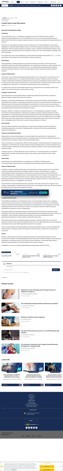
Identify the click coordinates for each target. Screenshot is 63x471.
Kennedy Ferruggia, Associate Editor (29, 293)
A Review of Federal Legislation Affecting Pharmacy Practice (10, 256)
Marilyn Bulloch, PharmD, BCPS (28, 348)
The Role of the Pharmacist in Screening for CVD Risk (51, 256)
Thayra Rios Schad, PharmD (28, 305)
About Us (31, 394)
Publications (4, 277)
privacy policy (26, 272)
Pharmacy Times (5, 19)
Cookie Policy (13, 469)
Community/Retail (17, 5)
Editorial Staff (31, 400)
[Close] (61, 466)
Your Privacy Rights (47, 463)
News (33, 436)
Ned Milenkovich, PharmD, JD (28, 334)
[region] (31, 466)
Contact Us (31, 399)
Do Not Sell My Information (31, 405)
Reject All (47, 466)
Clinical (3, 5)
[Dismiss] (47, 191)
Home (23, 436)
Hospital (22, 5)
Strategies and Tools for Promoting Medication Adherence (29, 256)
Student (39, 5)
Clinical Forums (31, 396)
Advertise (31, 397)
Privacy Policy (31, 402)
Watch (26, 2)
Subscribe (55, 269)
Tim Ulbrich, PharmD (26, 319)
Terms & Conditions (31, 403)
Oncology (26, 5)
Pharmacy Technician (33, 5)
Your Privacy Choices (31, 406)
